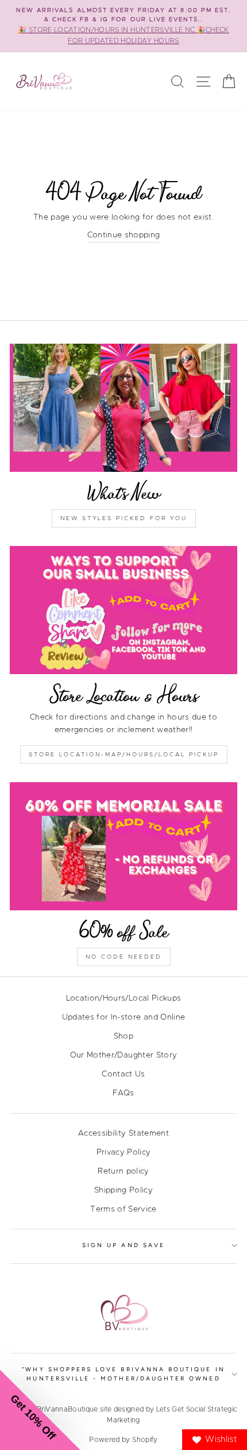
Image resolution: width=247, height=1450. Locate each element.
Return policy (123, 1171)
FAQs (123, 1093)
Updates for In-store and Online (124, 1017)
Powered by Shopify (123, 1439)
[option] (123, 26)
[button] (40, 1410)
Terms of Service (123, 1209)
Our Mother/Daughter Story (123, 1055)
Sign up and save (123, 1245)
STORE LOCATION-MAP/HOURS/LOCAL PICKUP (124, 754)
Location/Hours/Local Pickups (124, 998)
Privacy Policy (124, 1152)
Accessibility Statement (123, 1133)
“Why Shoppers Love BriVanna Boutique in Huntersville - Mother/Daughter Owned (123, 1374)
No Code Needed (124, 957)
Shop (123, 1036)
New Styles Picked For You (123, 518)
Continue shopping (123, 235)
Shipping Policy (123, 1190)
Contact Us (123, 1074)
